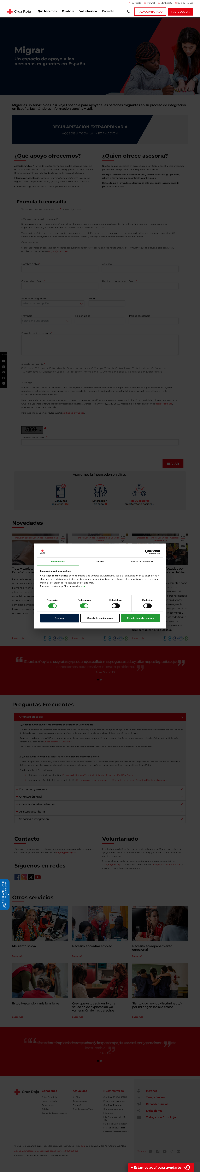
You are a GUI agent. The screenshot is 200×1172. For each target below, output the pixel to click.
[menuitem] (47, 11)
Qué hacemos (47, 11)
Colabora (68, 11)
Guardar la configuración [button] (100, 618)
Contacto (136, 3)
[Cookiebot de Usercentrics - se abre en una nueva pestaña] (147, 552)
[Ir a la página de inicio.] (19, 11)
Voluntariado (88, 11)
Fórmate (108, 11)
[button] (129, 12)
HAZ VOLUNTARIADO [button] (150, 11)
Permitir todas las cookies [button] (140, 618)
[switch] (84, 606)
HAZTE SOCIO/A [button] (180, 11)
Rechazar (60, 618)
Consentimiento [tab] (58, 561)
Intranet (151, 3)
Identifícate (166, 3)
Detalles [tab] (100, 561)
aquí (83, 586)
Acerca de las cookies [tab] (142, 561)
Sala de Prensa (185, 3)
